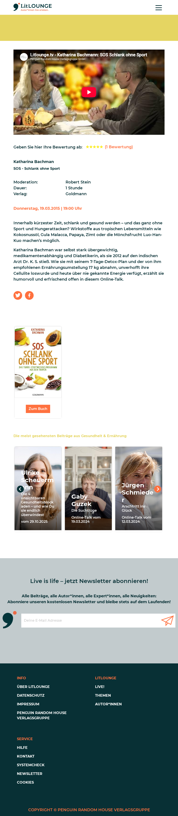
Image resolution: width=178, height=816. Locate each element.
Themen (103, 695)
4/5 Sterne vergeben (98, 146)
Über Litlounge (33, 687)
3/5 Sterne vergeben (94, 146)
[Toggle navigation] (159, 7)
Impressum (28, 704)
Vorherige (20, 489)
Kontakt (26, 756)
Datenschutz (30, 695)
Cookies (25, 782)
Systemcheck (30, 765)
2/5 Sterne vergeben (91, 146)
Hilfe (22, 748)
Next (157, 489)
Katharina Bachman (33, 161)
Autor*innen (108, 704)
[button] (17, 295)
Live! (99, 687)
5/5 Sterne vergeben (101, 146)
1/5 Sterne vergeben (87, 146)
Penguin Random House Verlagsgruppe (42, 715)
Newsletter (29, 774)
